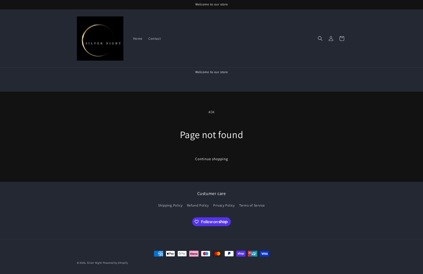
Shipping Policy (170, 205)
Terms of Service (252, 205)
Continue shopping (211, 159)
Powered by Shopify (115, 262)
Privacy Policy (224, 205)
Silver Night (95, 262)
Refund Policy (198, 205)
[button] (320, 38)
